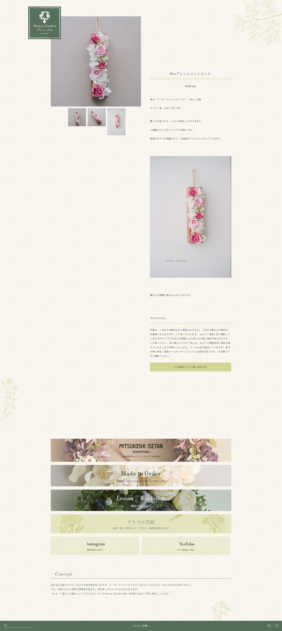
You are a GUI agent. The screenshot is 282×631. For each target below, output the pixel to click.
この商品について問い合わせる (190, 366)
